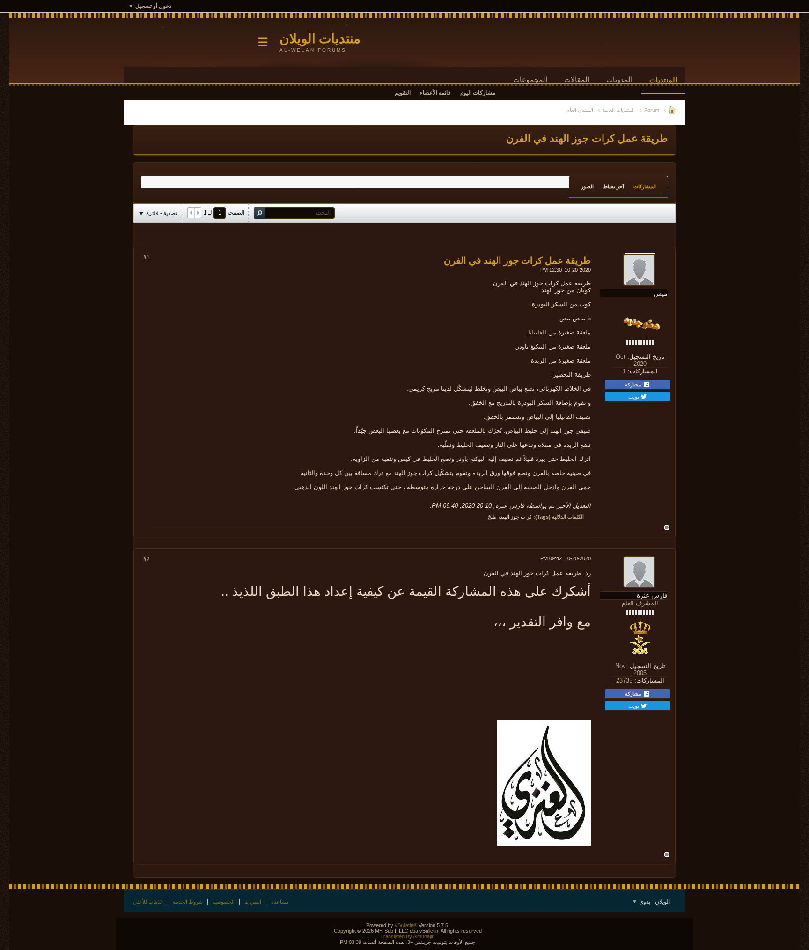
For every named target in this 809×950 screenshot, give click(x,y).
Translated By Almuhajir (407, 936)
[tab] (645, 186)
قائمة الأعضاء (435, 92)
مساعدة (280, 902)
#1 (146, 257)
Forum (651, 110)
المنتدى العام (579, 110)
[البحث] (259, 213)
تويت (634, 396)
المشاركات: (643, 371)
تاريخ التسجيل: (646, 356)
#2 (146, 559)
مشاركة (634, 384)
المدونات (619, 79)
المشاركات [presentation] (644, 186)
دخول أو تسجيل (153, 6)
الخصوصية (224, 902)
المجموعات (530, 79)
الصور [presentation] (587, 186)
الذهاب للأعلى (148, 902)
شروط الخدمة (188, 902)
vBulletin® (406, 925)
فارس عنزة (509, 505)
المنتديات (663, 80)
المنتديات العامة (619, 110)
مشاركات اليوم (477, 92)
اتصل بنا (252, 902)
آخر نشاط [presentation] (613, 186)
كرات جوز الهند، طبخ (510, 517)
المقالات (576, 79)
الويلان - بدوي (654, 901)
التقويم (403, 92)
